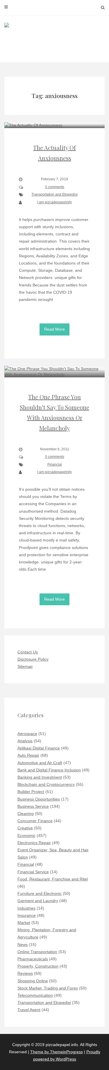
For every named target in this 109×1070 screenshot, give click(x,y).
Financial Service (33, 872)
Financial (54, 464)
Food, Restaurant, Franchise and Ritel (52, 879)
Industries (26, 908)
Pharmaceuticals (32, 959)
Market (23, 922)
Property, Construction (37, 966)
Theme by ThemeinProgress (56, 1052)
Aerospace (27, 733)
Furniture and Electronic (39, 893)
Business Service (33, 806)
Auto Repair (28, 755)
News (22, 944)
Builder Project (30, 791)
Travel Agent (28, 1009)
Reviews (25, 973)
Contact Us (27, 652)
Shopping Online (32, 981)
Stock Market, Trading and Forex (47, 988)
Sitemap (25, 666)
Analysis (25, 741)
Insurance (26, 915)
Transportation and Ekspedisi (54, 194)
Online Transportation (37, 951)
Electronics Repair (34, 842)
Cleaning (25, 813)
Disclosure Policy (33, 659)
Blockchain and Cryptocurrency (46, 784)
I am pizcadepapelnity (54, 202)
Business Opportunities (38, 799)
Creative (25, 828)
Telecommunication (35, 995)
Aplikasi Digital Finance (38, 748)
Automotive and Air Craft (39, 762)
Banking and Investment (39, 777)
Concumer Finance (35, 820)
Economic (26, 835)
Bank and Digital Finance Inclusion (49, 770)
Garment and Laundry (37, 900)
